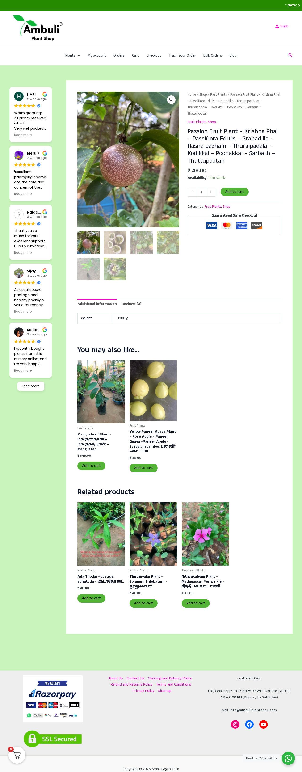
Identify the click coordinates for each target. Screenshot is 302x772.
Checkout (154, 55)
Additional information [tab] (97, 304)
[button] (78, 55)
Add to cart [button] (91, 465)
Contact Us (135, 678)
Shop (203, 94)
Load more (31, 386)
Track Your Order (182, 55)
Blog (233, 55)
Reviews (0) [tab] (131, 304)
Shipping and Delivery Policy (170, 678)
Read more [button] (23, 135)
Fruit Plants (218, 94)
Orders (119, 55)
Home (192, 94)
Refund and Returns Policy (131, 684)
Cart (135, 55)
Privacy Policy (143, 691)
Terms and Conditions (173, 684)
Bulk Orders (212, 55)
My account (97, 55)
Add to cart (234, 191)
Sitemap (164, 691)
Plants (70, 55)
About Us (115, 678)
